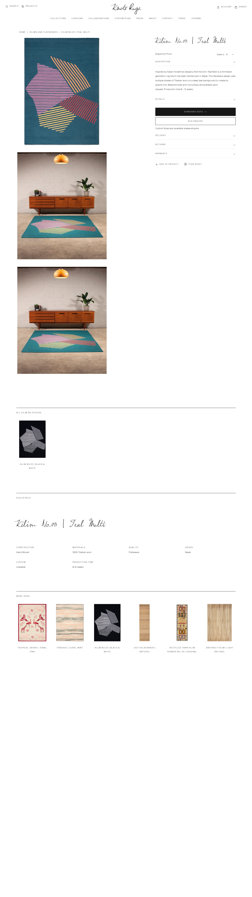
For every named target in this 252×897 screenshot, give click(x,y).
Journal (196, 18)
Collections (58, 18)
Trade (182, 18)
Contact (167, 18)
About (153, 18)
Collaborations (98, 18)
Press (139, 18)
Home (22, 32)
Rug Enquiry (195, 121)
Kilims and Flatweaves (44, 32)
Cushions (77, 18)
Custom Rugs (123, 18)
